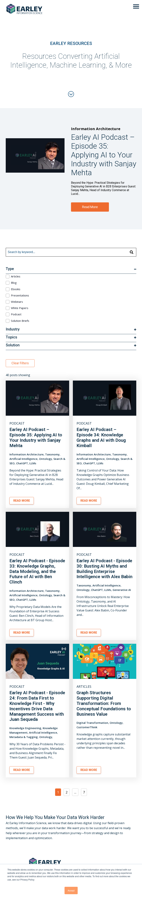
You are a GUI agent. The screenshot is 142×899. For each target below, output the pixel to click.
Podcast (17, 423)
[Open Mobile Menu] (136, 6)
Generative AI (122, 590)
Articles (84, 686)
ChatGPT (22, 463)
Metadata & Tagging (23, 737)
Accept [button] (71, 890)
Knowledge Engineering (25, 728)
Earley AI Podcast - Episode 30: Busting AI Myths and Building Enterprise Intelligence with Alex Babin (104, 568)
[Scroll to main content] (71, 94)
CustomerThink (87, 727)
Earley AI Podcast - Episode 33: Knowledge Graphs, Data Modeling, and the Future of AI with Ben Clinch (37, 571)
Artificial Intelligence (23, 459)
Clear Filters (20, 363)
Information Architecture (95, 128)
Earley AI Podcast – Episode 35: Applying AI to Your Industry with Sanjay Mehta (35, 437)
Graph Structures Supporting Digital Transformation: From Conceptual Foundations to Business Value (104, 703)
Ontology (45, 459)
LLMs (32, 463)
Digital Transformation (92, 723)
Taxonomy (52, 454)
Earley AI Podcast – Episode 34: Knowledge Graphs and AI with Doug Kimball (101, 437)
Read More (90, 207)
